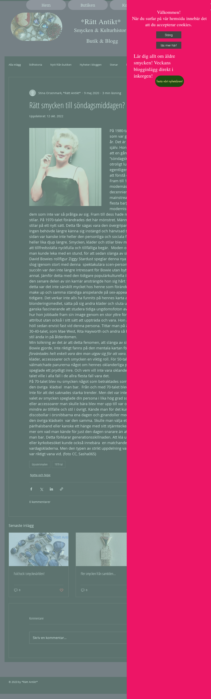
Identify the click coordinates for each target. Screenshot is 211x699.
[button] (168, 34)
